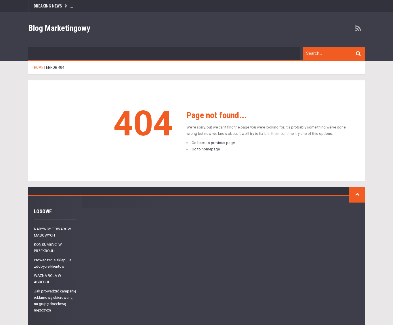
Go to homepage (206, 149)
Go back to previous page (213, 143)
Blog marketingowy (59, 28)
